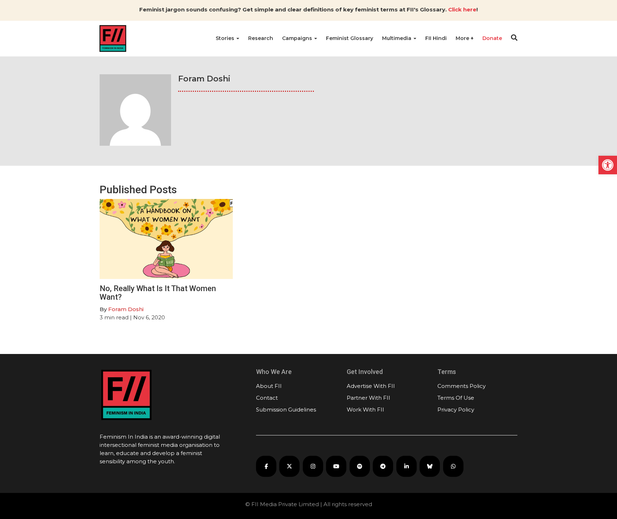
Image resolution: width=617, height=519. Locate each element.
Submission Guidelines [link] (286, 409)
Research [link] (260, 38)
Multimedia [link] (397, 38)
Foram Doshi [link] (126, 309)
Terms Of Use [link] (455, 397)
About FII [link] (269, 386)
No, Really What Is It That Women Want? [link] (158, 292)
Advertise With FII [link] (371, 386)
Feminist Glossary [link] (349, 38)
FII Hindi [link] (436, 38)
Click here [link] (462, 9)
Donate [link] (492, 38)
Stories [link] (226, 38)
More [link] (463, 38)
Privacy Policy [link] (455, 409)
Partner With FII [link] (368, 397)
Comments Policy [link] (461, 386)
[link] (607, 165)
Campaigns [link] (297, 38)
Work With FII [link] (365, 409)
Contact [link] (267, 397)
